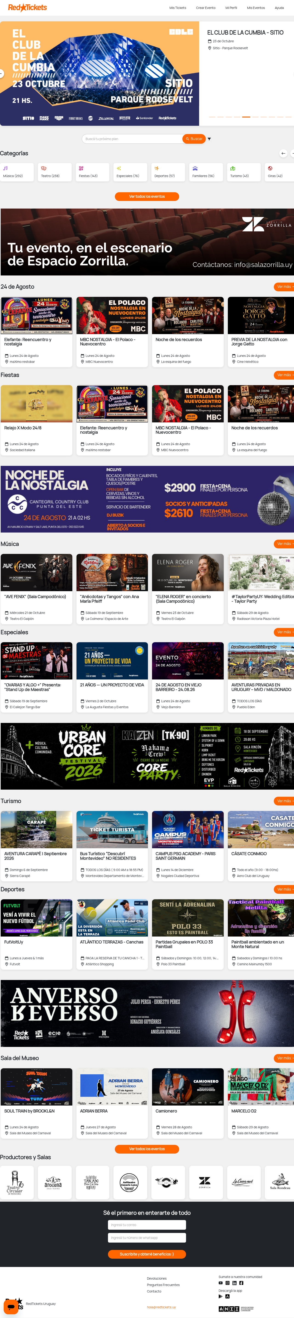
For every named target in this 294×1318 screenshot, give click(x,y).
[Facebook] (241, 1283)
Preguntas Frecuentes (163, 1285)
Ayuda (279, 8)
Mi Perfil (231, 8)
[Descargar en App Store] (221, 1296)
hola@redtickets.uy (161, 1307)
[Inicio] (88, 8)
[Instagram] (228, 1283)
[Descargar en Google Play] (227, 1296)
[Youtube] (221, 1282)
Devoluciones (157, 1278)
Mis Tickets (178, 8)
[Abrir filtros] (209, 139)
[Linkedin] (234, 1283)
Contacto (154, 1291)
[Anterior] (283, 153)
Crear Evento (205, 8)
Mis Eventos (256, 8)
